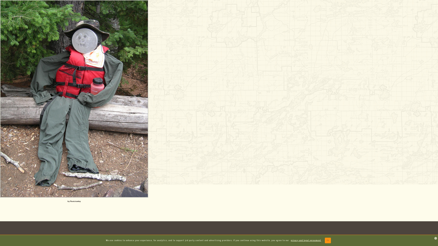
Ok (328, 240)
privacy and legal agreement (306, 240)
